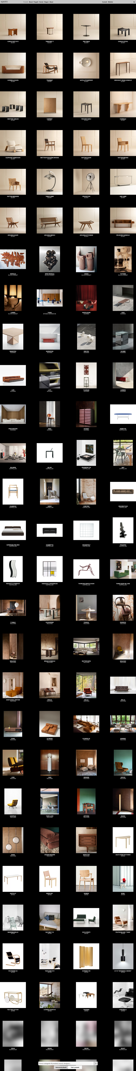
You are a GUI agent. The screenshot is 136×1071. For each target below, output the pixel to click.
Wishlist (110, 2)
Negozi (46, 2)
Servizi (41, 2)
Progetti (36, 2)
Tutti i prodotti (75, 1067)
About (51, 2)
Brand (31, 2)
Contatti (104, 2)
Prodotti (25, 2)
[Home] (4, 2)
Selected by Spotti (61, 1067)
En (134, 2)
